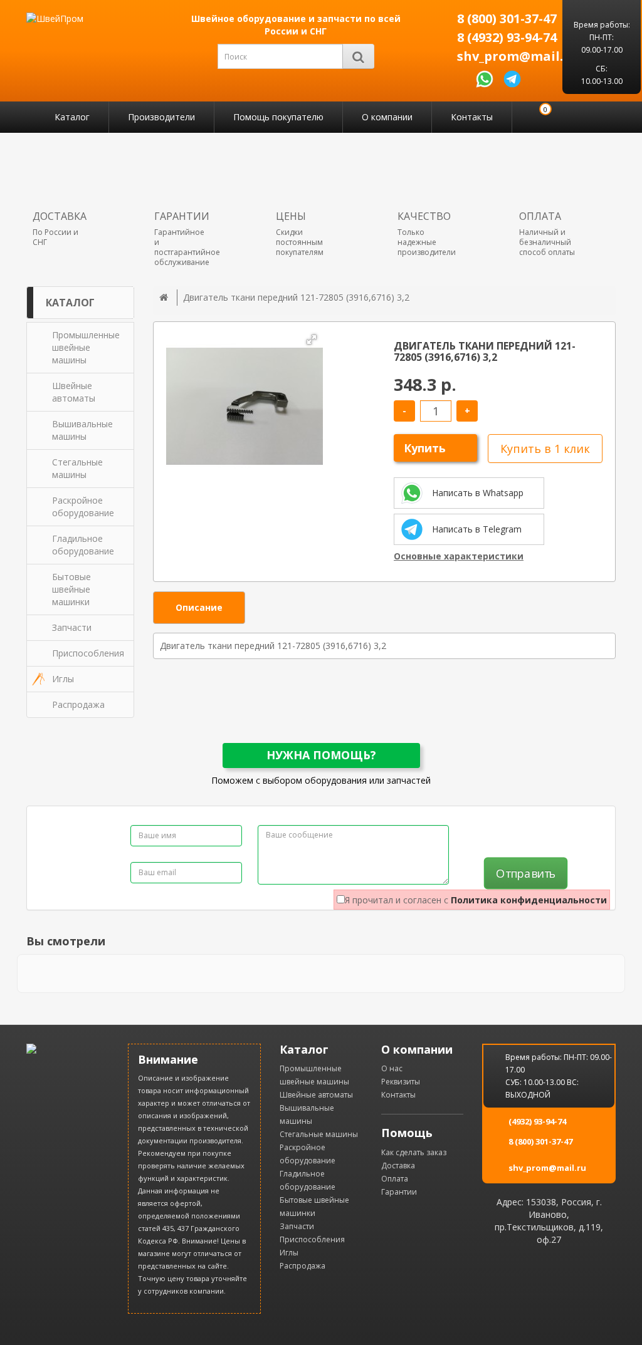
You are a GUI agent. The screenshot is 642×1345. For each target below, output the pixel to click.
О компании (387, 117)
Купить (425, 447)
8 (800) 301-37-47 (507, 19)
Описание (199, 607)
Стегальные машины (319, 1134)
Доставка (398, 1165)
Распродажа (302, 1265)
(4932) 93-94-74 (537, 1121)
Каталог (72, 117)
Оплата (394, 1178)
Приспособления (312, 1239)
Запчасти (297, 1226)
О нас (392, 1068)
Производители (161, 117)
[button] (312, 340)
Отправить (525, 874)
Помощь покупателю (278, 117)
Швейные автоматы (316, 1094)
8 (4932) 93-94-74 (507, 37)
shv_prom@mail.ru (511, 56)
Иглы (289, 1252)
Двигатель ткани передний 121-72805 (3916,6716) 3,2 (296, 297)
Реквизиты (400, 1081)
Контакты (472, 117)
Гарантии (399, 1192)
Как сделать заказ (413, 1152)
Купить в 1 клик (545, 448)
